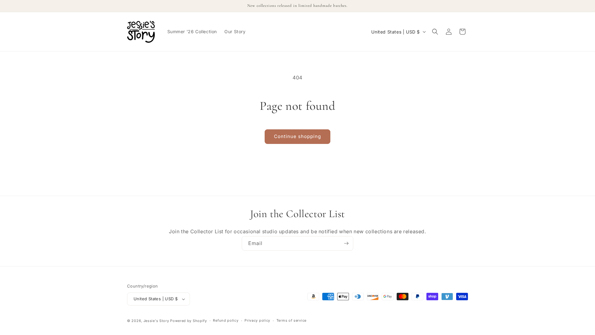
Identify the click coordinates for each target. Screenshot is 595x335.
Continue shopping (297, 136)
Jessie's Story (156, 321)
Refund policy (225, 320)
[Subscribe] (346, 243)
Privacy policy (257, 320)
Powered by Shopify (188, 321)
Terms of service (291, 320)
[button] (435, 31)
